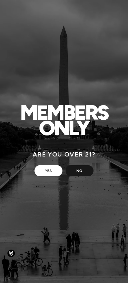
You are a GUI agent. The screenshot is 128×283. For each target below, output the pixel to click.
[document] (64, 141)
